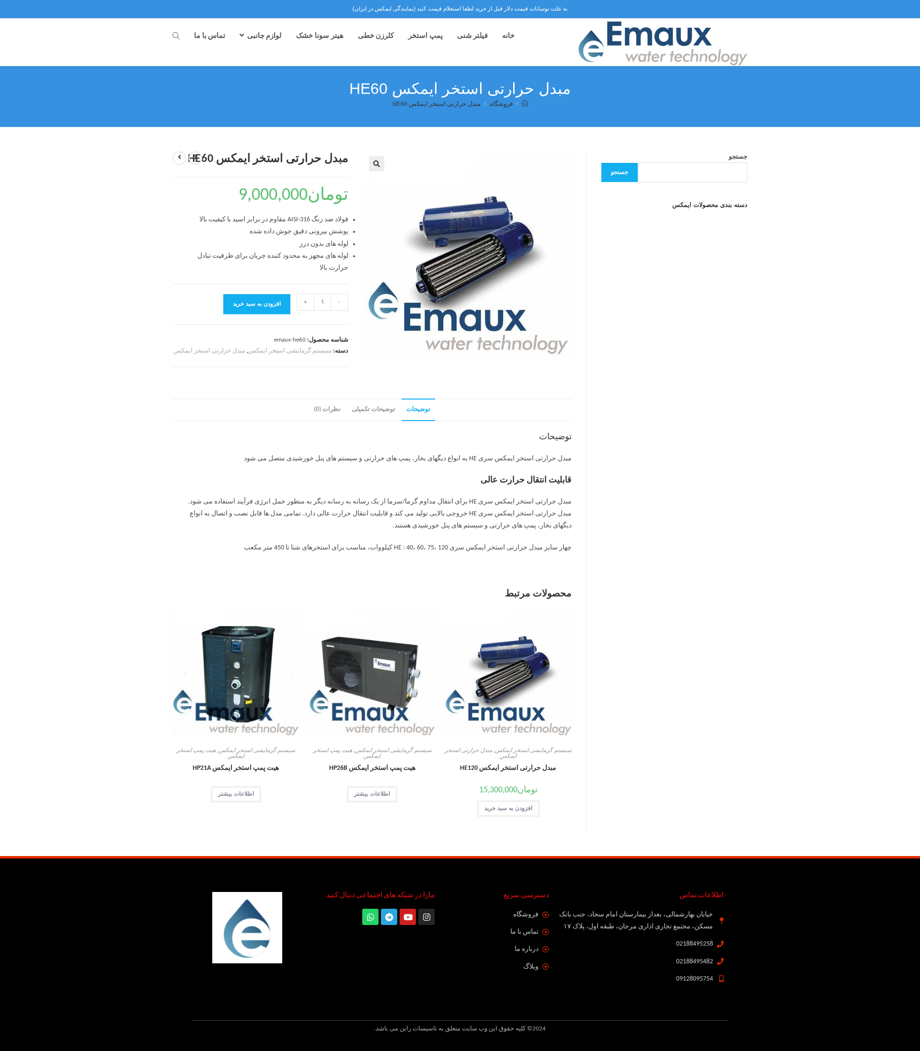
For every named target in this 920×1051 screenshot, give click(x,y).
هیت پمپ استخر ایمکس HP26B (372, 768)
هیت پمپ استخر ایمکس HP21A (236, 768)
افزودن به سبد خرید (257, 304)
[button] (376, 163)
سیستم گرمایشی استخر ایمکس (290, 351)
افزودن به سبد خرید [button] (508, 808)
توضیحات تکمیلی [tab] (373, 409)
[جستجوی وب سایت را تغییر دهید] (176, 36)
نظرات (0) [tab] (327, 409)
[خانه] (525, 103)
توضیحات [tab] (418, 409)
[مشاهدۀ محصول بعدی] (179, 158)
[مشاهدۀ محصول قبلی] (195, 158)
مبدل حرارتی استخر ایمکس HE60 (436, 103)
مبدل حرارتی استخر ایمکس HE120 (508, 768)
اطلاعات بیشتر (372, 794)
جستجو (738, 157)
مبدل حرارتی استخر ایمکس (209, 351)
